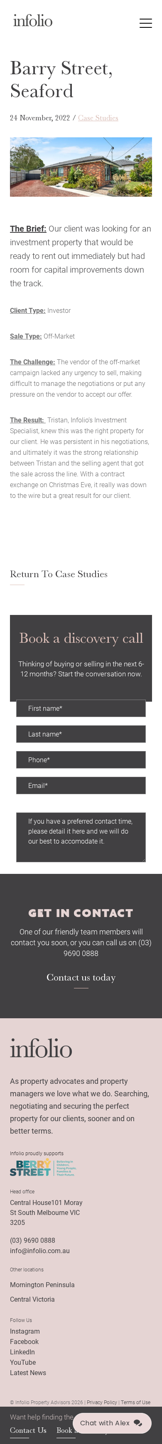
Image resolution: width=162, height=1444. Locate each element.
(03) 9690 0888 (32, 1240)
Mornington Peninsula (42, 1284)
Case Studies (98, 118)
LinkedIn (22, 1351)
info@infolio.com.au (40, 1250)
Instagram (25, 1331)
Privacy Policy (102, 1402)
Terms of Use (135, 1402)
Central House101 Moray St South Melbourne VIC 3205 (46, 1212)
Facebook (24, 1341)
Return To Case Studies (59, 574)
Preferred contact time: (49, 807)
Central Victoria (32, 1299)
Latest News (28, 1372)
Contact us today (81, 977)
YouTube (23, 1362)
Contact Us (28, 1430)
